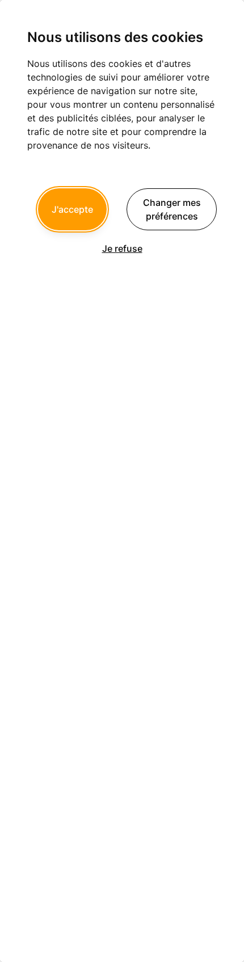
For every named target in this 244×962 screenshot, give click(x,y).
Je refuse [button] (122, 248)
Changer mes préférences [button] (172, 209)
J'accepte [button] (72, 209)
